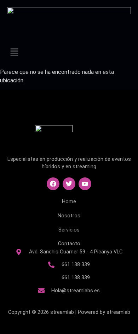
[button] (69, 52)
